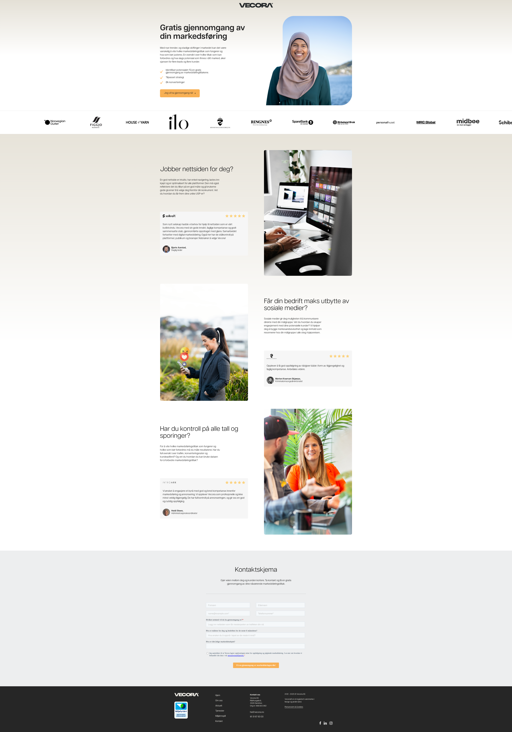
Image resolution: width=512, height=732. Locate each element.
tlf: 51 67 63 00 (256, 717)
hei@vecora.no (257, 712)
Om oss (219, 701)
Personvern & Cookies (294, 707)
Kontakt (219, 721)
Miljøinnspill (220, 716)
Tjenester (219, 711)
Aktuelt (218, 706)
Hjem (217, 695)
